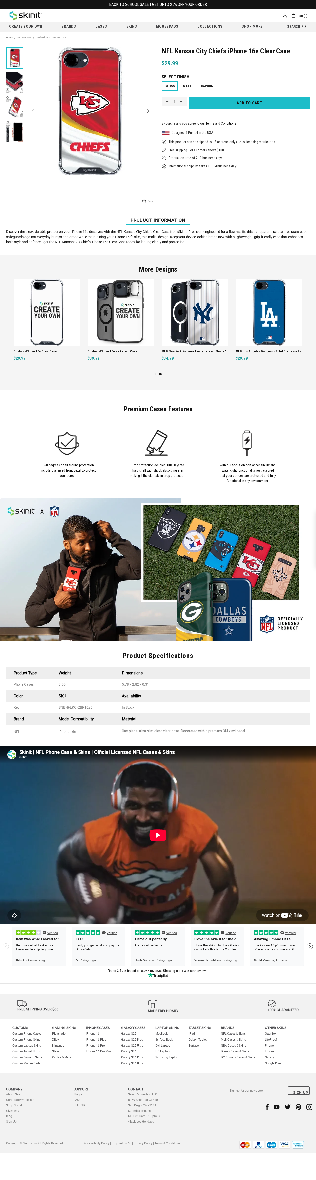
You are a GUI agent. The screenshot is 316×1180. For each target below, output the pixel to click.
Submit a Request (140, 1111)
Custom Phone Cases (26, 1033)
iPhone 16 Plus (96, 1039)
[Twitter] (288, 1107)
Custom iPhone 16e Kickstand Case (112, 351)
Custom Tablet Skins (26, 1051)
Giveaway (12, 1111)
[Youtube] (277, 1107)
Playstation (59, 1033)
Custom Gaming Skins (27, 1057)
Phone (269, 1045)
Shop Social (14, 1105)
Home (9, 37)
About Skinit (14, 1094)
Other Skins (275, 1028)
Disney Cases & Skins (235, 1051)
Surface (194, 1045)
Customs (20, 1028)
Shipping (79, 1094)
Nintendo (58, 1045)
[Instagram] (309, 1107)
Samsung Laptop (166, 1057)
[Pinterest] (298, 1107)
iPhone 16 (92, 1033)
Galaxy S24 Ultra (132, 1063)
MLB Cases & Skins (233, 1039)
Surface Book (164, 1039)
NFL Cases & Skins (233, 1033)
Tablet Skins (200, 1028)
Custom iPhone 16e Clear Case (35, 351)
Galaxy (269, 1057)
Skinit (26, 15)
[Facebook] (267, 1107)
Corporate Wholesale (20, 1100)
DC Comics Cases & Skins (238, 1057)
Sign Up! (11, 1121)
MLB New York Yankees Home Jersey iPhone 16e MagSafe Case (196, 351)
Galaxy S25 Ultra (132, 1045)
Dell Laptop (162, 1045)
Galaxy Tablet (198, 1039)
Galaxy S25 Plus (132, 1039)
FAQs (77, 1100)
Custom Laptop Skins (26, 1045)
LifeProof (271, 1039)
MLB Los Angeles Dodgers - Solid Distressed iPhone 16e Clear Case (270, 351)
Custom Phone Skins (26, 1039)
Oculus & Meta (61, 1057)
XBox (55, 1039)
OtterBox (270, 1033)
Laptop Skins (167, 1028)
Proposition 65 (121, 1143)
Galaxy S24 (128, 1051)
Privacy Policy (143, 1143)
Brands (227, 1028)
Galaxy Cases (133, 1028)
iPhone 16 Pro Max (98, 1051)
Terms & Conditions (167, 1143)
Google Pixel (273, 1063)
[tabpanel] (195, 325)
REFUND (79, 1105)
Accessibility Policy (96, 1143)
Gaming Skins (64, 1028)
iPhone (269, 1051)
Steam (56, 1051)
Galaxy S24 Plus (132, 1057)
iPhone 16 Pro (95, 1045)
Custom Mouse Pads (26, 1063)
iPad (192, 1033)
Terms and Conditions (221, 123)
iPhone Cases (98, 1028)
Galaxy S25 (128, 1033)
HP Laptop (162, 1051)
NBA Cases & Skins (233, 1045)
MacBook (161, 1033)
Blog (9, 1116)
